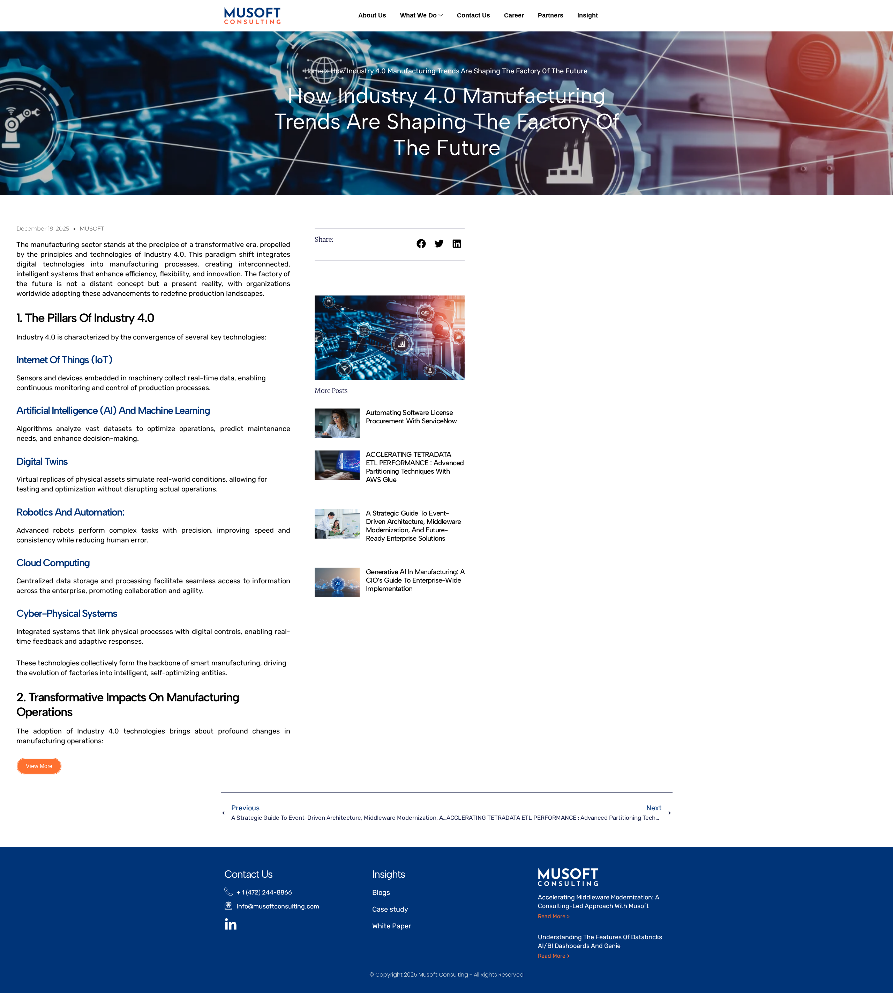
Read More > (554, 916)
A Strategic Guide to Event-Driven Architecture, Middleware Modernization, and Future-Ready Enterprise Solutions (413, 525)
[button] (421, 243)
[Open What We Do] (440, 16)
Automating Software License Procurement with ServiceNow (411, 416)
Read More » (382, 434)
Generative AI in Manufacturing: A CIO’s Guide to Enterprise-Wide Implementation (415, 580)
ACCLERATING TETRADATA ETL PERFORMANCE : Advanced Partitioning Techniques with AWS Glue (415, 467)
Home (313, 71)
